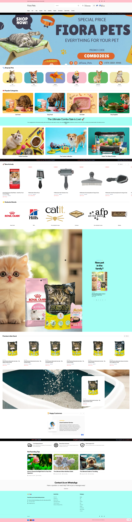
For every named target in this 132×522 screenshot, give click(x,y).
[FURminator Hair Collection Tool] (66, 189)
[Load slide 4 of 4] (102, 300)
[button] (32, 11)
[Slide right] (128, 164)
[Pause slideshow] (66, 65)
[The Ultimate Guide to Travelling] (92, 462)
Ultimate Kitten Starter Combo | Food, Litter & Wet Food (98, 294)
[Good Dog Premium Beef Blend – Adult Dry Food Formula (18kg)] (15, 189)
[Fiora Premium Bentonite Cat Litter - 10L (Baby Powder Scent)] (12, 356)
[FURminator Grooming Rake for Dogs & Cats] (92, 189)
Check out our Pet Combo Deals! (123, 13)
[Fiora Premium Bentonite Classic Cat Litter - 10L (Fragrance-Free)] (119, 356)
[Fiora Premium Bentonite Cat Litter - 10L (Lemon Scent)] (77, 356)
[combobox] (67, 5)
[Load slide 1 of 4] (96, 300)
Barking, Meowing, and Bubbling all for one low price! (76, 13)
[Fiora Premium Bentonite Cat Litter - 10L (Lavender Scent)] (55, 356)
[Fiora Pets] (29, 494)
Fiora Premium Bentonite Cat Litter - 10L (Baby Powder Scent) (91, 401)
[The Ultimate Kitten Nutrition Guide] (66, 462)
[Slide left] (126, 164)
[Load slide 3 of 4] (100, 300)
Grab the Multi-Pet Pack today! (30, 13)
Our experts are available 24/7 (64, 440)
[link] (55, 225)
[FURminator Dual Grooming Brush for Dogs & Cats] (117, 189)
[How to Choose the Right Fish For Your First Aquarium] (39, 462)
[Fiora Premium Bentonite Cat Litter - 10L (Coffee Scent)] (34, 356)
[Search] (78, 6)
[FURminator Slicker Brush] (40, 189)
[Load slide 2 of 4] (98, 300)
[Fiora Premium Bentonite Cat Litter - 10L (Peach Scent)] (98, 356)
